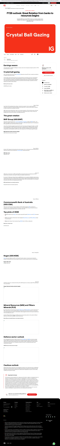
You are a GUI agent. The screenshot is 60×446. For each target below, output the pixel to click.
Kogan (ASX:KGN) (47, 88)
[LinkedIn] (38, 54)
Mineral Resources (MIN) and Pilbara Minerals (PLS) (49, 90)
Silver (16, 54)
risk (33, 423)
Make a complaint (39, 406)
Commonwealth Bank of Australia (21, 121)
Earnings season (47, 82)
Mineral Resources (26, 217)
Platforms (32, 5)
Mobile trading (28, 405)
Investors (16, 406)
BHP (32, 121)
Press (15, 407)
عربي (52, 5)
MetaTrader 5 (28, 407)
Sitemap (38, 405)
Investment (21, 54)
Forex (5, 54)
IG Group (16, 403)
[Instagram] (54, 417)
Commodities (12, 54)
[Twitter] (35, 54)
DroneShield (24, 339)
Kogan (15, 214)
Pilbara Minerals (33, 217)
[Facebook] (50, 417)
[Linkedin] (46, 417)
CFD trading (18, 5)
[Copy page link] (32, 54)
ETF (18, 54)
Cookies (49, 406)
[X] (48, 417)
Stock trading (27, 5)
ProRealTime (28, 410)
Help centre (38, 403)
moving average (19, 150)
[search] (55, 5)
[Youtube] (52, 417)
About (38, 5)
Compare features (28, 411)
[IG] (5, 5)
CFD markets (22, 5)
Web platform (28, 403)
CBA (29, 206)
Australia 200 (18, 74)
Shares (8, 54)
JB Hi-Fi (34, 214)
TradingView (28, 406)
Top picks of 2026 (47, 86)
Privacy (49, 405)
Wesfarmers (29, 214)
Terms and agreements (51, 403)
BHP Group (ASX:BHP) (47, 84)
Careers (16, 405)
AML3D (29, 339)
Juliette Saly (9, 59)
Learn (35, 5)
